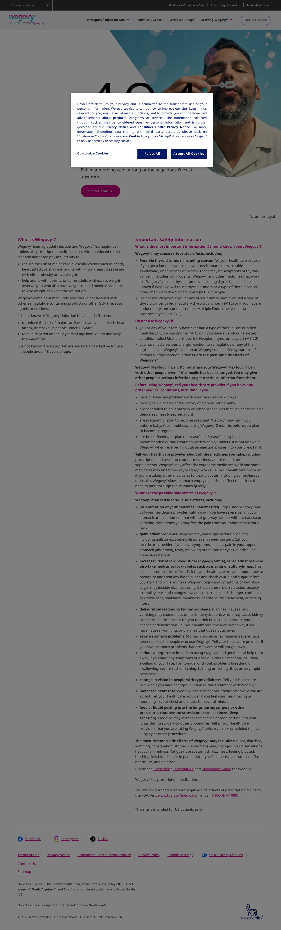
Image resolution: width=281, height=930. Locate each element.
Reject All (152, 153)
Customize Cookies (93, 153)
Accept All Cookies (188, 153)
